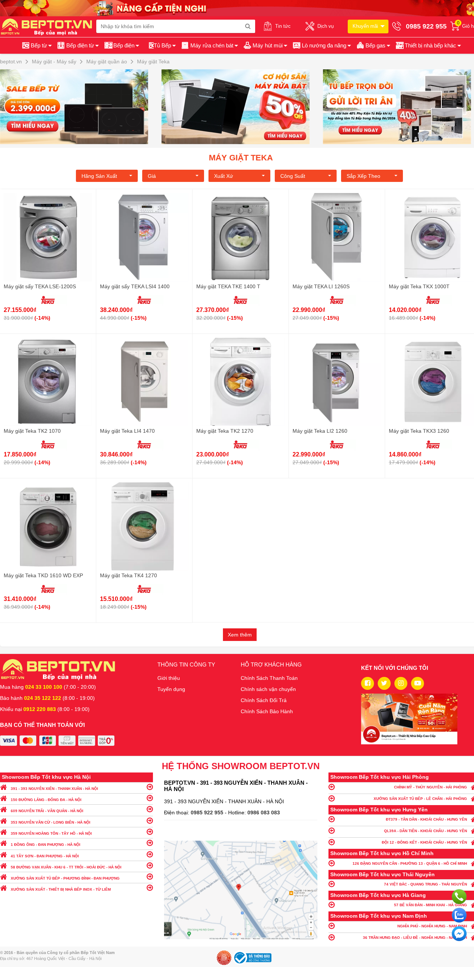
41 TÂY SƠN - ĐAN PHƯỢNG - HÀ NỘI (45, 856)
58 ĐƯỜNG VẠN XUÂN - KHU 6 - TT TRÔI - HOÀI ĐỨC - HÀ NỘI (66, 867)
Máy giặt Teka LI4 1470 (127, 431)
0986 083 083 (263, 812)
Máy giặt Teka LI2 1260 (320, 431)
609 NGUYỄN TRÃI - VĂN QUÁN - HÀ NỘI (47, 811)
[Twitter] (384, 683)
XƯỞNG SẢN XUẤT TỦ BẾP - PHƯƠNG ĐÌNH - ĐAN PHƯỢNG (65, 878)
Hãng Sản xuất (99, 176)
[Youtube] (417, 683)
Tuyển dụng (171, 689)
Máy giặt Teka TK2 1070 (32, 431)
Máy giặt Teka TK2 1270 (224, 431)
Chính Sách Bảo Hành (267, 711)
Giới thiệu (168, 678)
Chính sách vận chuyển (268, 689)
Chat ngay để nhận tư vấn (459, 933)
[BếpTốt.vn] (48, 26)
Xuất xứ (223, 176)
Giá (152, 176)
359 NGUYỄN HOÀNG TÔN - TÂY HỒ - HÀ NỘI (51, 833)
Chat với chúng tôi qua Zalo (459, 915)
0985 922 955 (208, 812)
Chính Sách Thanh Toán (269, 678)
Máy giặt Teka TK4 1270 (128, 575)
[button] (428, 45)
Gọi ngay (459, 896)
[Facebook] (367, 683)
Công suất (292, 176)
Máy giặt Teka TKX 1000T (419, 286)
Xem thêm (240, 635)
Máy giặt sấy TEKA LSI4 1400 (135, 286)
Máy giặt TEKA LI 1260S (321, 286)
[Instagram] (400, 683)
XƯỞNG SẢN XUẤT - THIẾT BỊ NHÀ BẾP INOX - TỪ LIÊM (61, 889)
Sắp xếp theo (363, 176)
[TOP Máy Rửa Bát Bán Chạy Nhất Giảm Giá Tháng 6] (240, 106)
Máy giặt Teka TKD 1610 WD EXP (43, 575)
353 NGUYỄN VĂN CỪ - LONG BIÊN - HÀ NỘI (50, 822)
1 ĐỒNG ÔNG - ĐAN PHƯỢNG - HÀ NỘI (45, 845)
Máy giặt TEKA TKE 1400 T (228, 286)
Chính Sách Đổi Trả (264, 700)
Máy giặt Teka (241, 157)
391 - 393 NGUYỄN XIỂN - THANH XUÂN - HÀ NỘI (54, 789)
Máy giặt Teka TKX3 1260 (419, 431)
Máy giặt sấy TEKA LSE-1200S (40, 286)
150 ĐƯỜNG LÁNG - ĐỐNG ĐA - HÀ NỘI (46, 800)
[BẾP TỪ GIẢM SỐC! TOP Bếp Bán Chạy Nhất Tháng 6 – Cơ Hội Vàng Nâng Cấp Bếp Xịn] (79, 106)
